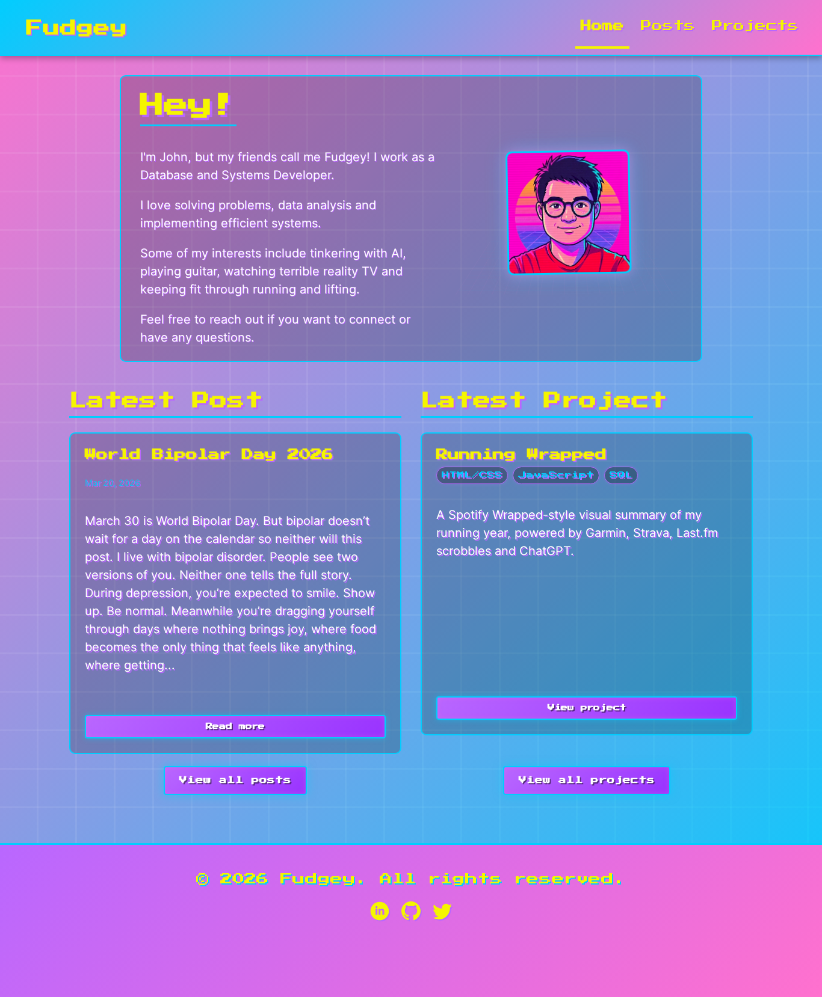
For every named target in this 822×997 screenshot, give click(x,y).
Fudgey (77, 28)
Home (602, 25)
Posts (668, 25)
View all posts (235, 780)
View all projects (587, 780)
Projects (755, 25)
